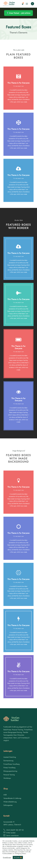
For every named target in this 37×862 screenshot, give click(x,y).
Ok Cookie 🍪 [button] (18, 857)
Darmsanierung (8, 760)
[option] (32, 860)
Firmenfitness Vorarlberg (11, 764)
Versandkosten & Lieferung (12, 798)
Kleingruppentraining (10, 771)
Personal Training (9, 775)
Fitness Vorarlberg (9, 767)
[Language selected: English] (32, 860)
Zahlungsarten (8, 805)
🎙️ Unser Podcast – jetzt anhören (18, 13)
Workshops (7, 778)
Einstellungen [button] (7, 857)
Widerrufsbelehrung (10, 802)
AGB (5, 795)
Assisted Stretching (9, 757)
